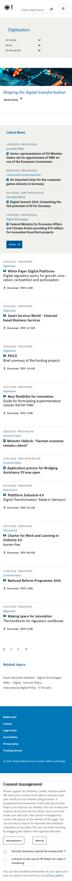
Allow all (39, 840)
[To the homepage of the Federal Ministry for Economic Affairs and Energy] (10, 8)
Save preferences (13, 840)
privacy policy (54, 875)
